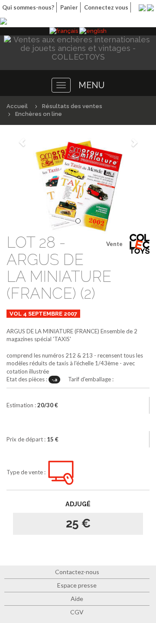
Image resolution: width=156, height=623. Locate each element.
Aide (77, 598)
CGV (77, 612)
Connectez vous (106, 7)
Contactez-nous (77, 571)
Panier (69, 7)
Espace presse (77, 585)
